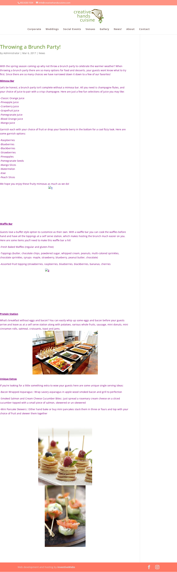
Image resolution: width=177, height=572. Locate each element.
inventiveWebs (66, 567)
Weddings (52, 29)
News (42, 53)
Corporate (34, 29)
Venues (90, 29)
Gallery (104, 29)
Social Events (72, 29)
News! (118, 29)
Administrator (11, 53)
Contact (144, 29)
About (130, 29)
